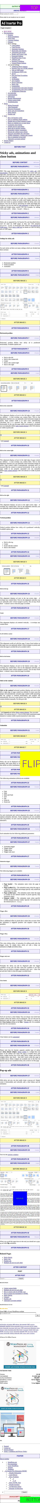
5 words (37, 258)
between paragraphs (24, 1326)
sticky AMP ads (17, 227)
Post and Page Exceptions (19, 75)
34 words (37, 638)
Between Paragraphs (14, 109)
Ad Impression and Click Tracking (22, 88)
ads (14, 1324)
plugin (35, 1331)
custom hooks (27, 1328)
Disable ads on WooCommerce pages (19, 121)
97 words (37, 166)
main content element (22, 426)
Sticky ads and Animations (16, 111)
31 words (37, 810)
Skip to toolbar (4, 1459)
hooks (37, 1329)
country (19, 1328)
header (30, 1329)
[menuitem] (22, 1492)
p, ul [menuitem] (14, 1480)
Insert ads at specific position (16, 128)
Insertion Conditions (18, 61)
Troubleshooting (13, 102)
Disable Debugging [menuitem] (15, 1473)
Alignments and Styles (18, 52)
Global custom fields (14, 100)
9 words (37, 842)
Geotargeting (16, 86)
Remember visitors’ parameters (17, 130)
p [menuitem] (13, 1479)
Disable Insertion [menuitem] (14, 1484)
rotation (1, 1333)
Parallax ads (11, 114)
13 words (37, 243)
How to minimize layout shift (17, 137)
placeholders (4, 173)
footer (21, 1329)
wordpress (32, 1333)
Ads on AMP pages (18, 70)
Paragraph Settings (17, 56)
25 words (37, 938)
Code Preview (16, 47)
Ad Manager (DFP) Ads (19, 72)
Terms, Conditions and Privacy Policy (15, 1451)
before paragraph (15, 1326)
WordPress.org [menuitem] (12, 1462)
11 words (37, 786)
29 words (37, 500)
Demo (6, 103)
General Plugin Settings (19, 63)
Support (6, 1446)
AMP (28, 1324)
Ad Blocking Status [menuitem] (15, 1486)
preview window (13, 1154)
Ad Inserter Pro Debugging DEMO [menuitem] (16, 1471)
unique (24, 1333)
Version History (8, 140)
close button (11, 1328)
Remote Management (14, 98)
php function (30, 1331)
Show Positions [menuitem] (14, 1477)
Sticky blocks (12, 112)
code (16, 1328)
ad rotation (9, 1324)
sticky (21, 1333)
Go (37, 1315)
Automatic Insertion (18, 49)
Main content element (22, 712)
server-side (7, 1333)
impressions (6, 1331)
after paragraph (23, 1324)
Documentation (8, 33)
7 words (37, 829)
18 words (37, 1236)
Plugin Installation (13, 36)
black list (31, 1326)
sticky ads (33, 171)
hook (34, 1329)
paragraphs (22, 1331)
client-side (5, 1328)
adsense (17, 1324)
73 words (37, 193)
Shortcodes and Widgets (19, 51)
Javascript (16, 1331)
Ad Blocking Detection (19, 91)
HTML (2, 1331)
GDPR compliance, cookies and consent (20, 135)
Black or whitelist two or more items (19, 123)
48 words (37, 217)
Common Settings (13, 40)
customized (16, 1037)
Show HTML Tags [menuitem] (15, 1483)
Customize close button (15, 125)
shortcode (17, 1333)
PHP (26, 1331)
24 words (37, 1075)
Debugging (11, 96)
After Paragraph (13, 107)
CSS (22, 1328)
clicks (1, 1328)
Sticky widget (22, 1052)
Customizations (12, 95)
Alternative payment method (16, 139)
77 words (37, 410)
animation (32, 1324)
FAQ (5, 116)
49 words (37, 1012)
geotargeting (26, 1329)
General (5, 441)
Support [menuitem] (10, 1467)
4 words (37, 1032)
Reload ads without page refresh (17, 132)
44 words (37, 961)
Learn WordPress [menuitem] (13, 1466)
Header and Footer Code (19, 54)
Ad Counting (16, 81)
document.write (12, 1329)
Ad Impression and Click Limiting (22, 89)
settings (12, 1333)
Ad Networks (12, 93)
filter (18, 1329)
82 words (37, 685)
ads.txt (14, 74)
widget (28, 1333)
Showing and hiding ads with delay (18, 133)
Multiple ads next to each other (13, 1263)
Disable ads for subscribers (16, 126)
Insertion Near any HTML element (22, 68)
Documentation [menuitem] (12, 1464)
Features (10, 35)
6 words (37, 1150)
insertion (11, 1331)
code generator (23, 205)
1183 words (36, 162)
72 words (37, 879)
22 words (37, 916)
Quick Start (11, 38)
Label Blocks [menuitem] (13, 1475)
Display (26, 1022)
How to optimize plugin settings (17, 119)
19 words (37, 353)
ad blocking (3, 1324)
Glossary (10, 42)
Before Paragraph (13, 105)
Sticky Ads (15, 84)
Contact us (7, 142)
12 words (37, 338)
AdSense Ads (16, 59)
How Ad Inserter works (15, 118)
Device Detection (17, 82)
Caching (14, 77)
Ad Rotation (15, 79)
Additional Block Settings (19, 66)
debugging (33, 1328)
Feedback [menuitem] (11, 1469)
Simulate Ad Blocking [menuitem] (16, 1488)
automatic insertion (5, 1326)
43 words (37, 593)
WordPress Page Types (19, 58)
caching (35, 1326)
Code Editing (16, 45)
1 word (37, 275)
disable (6, 1329)
